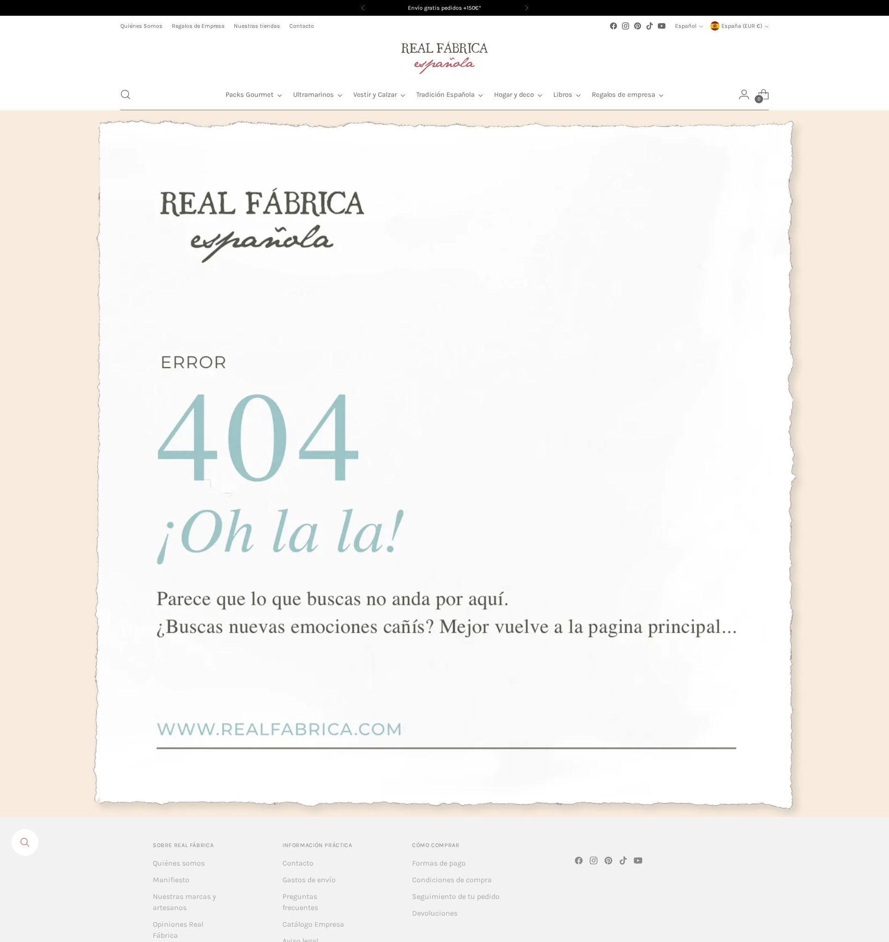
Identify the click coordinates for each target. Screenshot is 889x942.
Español (685, 26)
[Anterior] (363, 8)
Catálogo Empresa (313, 924)
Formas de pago (439, 863)
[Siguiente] (526, 8)
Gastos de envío (309, 879)
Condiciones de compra (452, 879)
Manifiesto (171, 879)
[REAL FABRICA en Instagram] (625, 26)
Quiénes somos (179, 863)
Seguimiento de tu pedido (456, 896)
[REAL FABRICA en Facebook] (613, 26)
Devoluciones (434, 913)
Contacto (297, 863)
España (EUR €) (741, 26)
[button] (125, 94)
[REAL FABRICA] (444, 55)
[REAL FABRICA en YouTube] (661, 26)
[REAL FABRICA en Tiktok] (649, 26)
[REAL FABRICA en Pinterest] (637, 26)
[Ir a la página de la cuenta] (744, 94)
